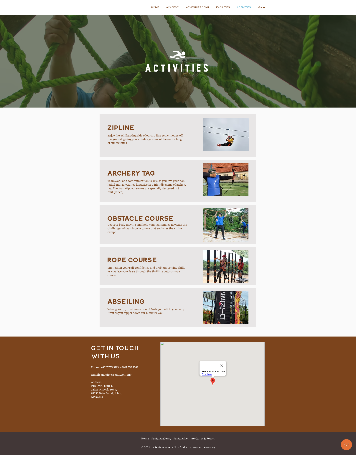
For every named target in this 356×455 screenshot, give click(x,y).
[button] (346, 444)
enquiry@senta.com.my (115, 374)
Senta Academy (161, 438)
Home (145, 438)
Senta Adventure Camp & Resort (194, 438)
